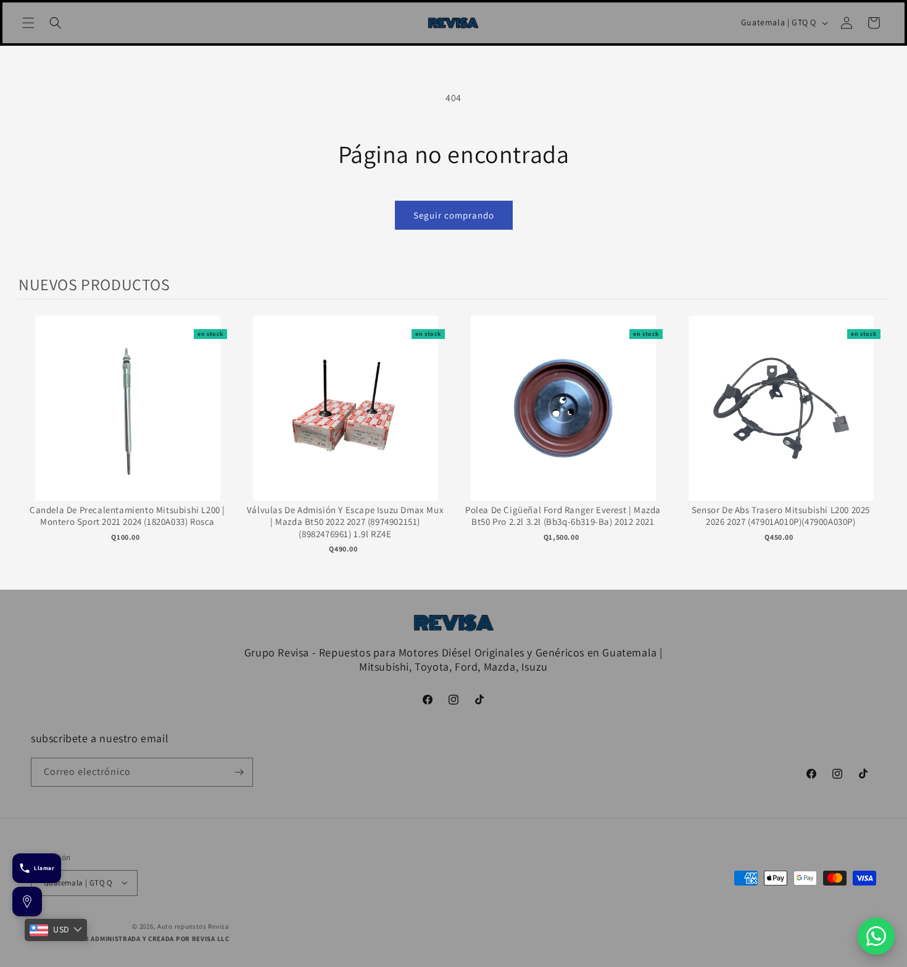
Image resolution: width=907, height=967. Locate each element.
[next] (876, 447)
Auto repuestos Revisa (193, 925)
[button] (28, 22)
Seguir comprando (453, 215)
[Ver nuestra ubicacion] (27, 901)
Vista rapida (127, 421)
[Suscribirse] (238, 772)
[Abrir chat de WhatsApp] (876, 936)
